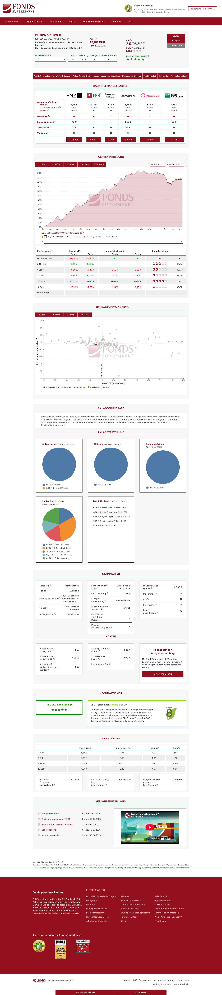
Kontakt (124, 921)
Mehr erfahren (163, 674)
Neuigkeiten (92, 900)
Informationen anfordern (167, 913)
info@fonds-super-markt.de (173, 10)
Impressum (183, 980)
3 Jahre (56, 164)
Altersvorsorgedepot (96, 921)
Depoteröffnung (34, 21)
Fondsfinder (55, 21)
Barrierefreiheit (181, 984)
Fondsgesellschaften (93, 21)
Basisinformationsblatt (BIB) (56, 819)
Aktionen (125, 896)
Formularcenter (128, 917)
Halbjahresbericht (50, 813)
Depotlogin (160, 921)
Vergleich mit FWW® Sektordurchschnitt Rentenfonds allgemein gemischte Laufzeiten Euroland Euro (83, 237)
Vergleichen (176, 45)
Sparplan (176, 40)
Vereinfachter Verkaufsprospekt (57, 824)
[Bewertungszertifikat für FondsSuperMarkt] (129, 9)
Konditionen (12, 21)
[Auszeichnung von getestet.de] (83, 946)
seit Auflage (98, 164)
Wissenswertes (162, 904)
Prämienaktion (162, 896)
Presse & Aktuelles (130, 908)
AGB (135, 980)
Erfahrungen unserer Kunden (169, 908)
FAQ (131, 21)
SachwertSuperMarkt (131, 900)
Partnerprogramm (95, 913)
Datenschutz (145, 980)
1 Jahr (42, 164)
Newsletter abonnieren (97, 917)
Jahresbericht (49, 830)
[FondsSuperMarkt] (19, 8)
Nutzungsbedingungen (164, 980)
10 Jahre (85, 164)
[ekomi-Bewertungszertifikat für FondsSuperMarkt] (39, 946)
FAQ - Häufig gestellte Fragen (101, 896)
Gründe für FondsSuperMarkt (135, 913)
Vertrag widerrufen (162, 984)
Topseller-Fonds (163, 900)
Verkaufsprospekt (50, 835)
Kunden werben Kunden (133, 904)
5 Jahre (70, 164)
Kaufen (176, 36)
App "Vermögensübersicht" (168, 917)
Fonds (72, 21)
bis (166, 164)
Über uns (116, 21)
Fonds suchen (140, 992)
